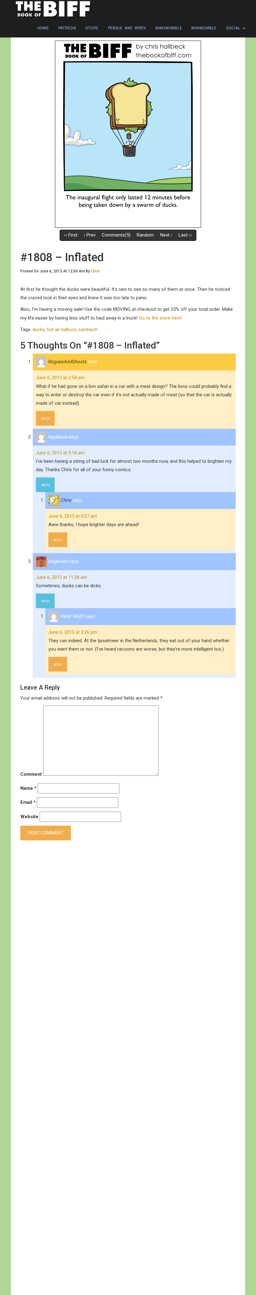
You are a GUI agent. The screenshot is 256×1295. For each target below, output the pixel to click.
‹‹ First (70, 235)
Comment (31, 774)
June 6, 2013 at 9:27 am (72, 516)
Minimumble (204, 28)
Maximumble (168, 28)
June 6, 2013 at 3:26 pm (72, 632)
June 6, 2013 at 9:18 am (60, 453)
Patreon (67, 28)
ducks (38, 329)
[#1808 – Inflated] (128, 134)
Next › (166, 235)
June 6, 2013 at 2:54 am (60, 377)
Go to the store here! (160, 318)
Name (28, 788)
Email (28, 802)
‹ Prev (90, 235)
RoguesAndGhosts (67, 361)
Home (43, 28)
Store (92, 28)
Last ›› (185, 235)
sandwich (88, 329)
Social (234, 28)
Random (145, 235)
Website (29, 816)
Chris (95, 271)
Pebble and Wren (127, 28)
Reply (45, 418)
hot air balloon (61, 329)
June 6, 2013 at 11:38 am (61, 577)
